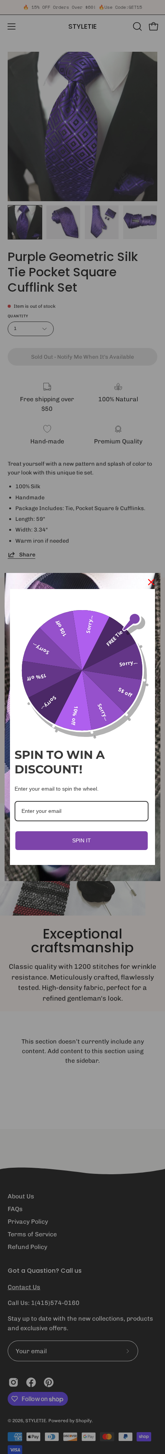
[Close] (151, 582)
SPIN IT (81, 840)
